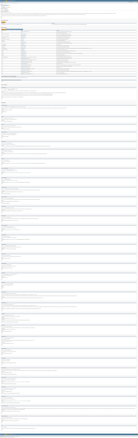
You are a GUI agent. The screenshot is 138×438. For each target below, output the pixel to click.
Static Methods (8, 29)
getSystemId (22, 44)
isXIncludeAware (23, 54)
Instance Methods (13, 29)
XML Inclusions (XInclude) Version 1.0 (29, 340)
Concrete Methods (20, 29)
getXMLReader (22, 49)
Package (4, 434)
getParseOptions (23, 41)
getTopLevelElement (23, 45)
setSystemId (22, 67)
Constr (7, 436)
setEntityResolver (23, 59)
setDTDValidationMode (24, 58)
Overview (1, 434)
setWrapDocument (23, 71)
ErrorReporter (11, 388)
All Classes (1, 435)
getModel (22, 40)
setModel (22, 63)
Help (14, 434)
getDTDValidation (23, 35)
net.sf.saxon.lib (5, 4)
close (21, 32)
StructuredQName (4, 45)
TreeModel (3, 40)
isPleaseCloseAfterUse (24, 53)
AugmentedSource (3, 24)
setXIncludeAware (23, 72)
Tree (8, 434)
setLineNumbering (23, 62)
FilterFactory (25, 31)
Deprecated (10, 434)
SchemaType (10, 207)
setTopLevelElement (23, 68)
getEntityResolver (23, 36)
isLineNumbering (23, 50)
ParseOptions (18, 24)
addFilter (22, 31)
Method (9, 436)
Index (13, 434)
